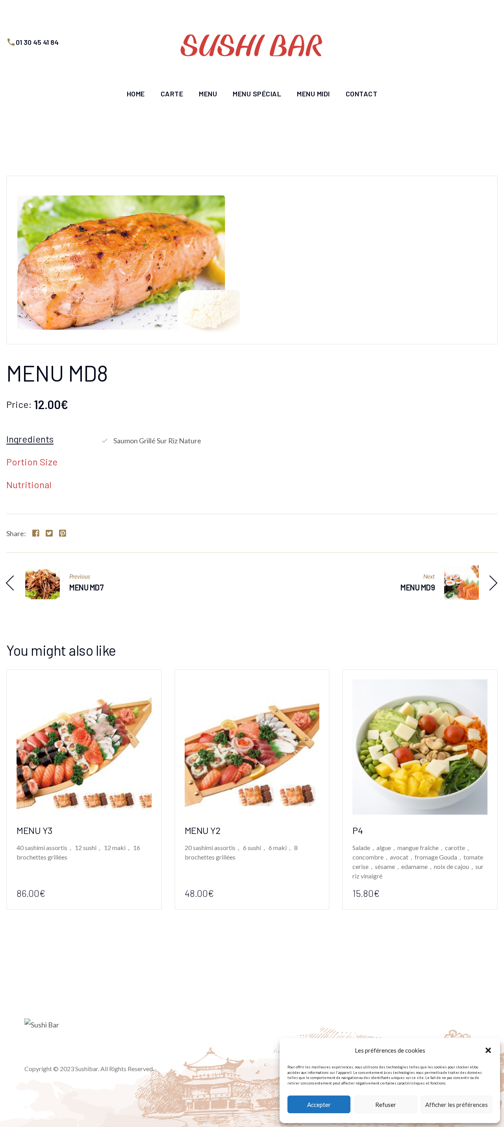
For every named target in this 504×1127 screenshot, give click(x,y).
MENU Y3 (34, 830)
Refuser (385, 1104)
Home (136, 93)
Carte (172, 93)
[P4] (419, 685)
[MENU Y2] (252, 685)
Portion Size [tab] (31, 462)
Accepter (319, 1104)
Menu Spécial (257, 93)
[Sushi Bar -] (252, 42)
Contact (362, 93)
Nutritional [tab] (29, 485)
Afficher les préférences (456, 1104)
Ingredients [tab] (30, 439)
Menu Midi (313, 93)
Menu (208, 93)
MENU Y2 (202, 830)
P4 (357, 830)
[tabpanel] (299, 440)
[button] (488, 1050)
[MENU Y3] (84, 685)
